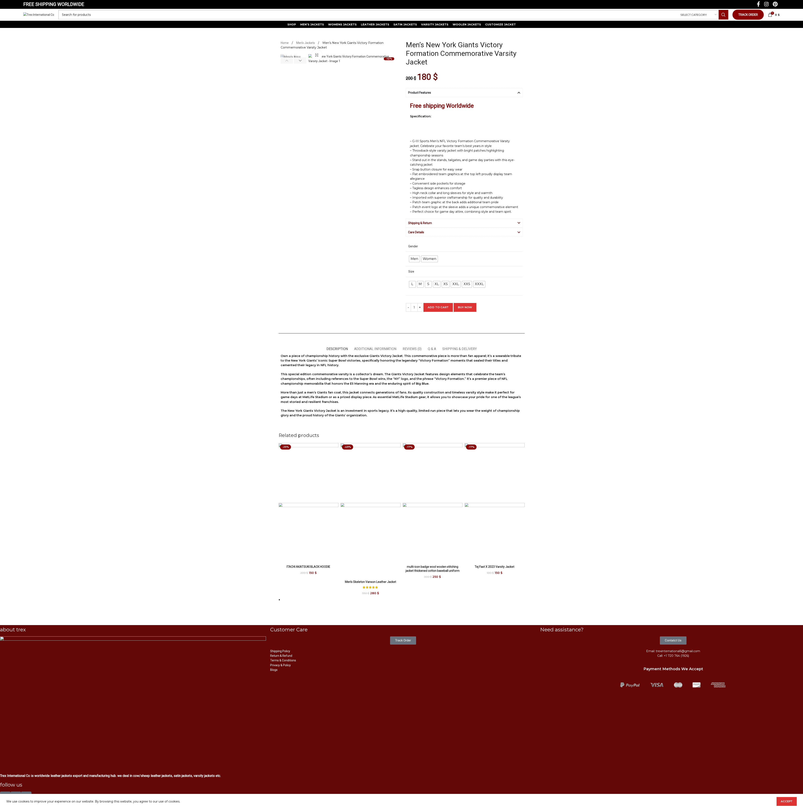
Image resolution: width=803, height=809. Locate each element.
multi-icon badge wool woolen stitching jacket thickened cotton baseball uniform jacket (433, 571)
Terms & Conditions (283, 660)
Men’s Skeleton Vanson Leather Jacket (370, 581)
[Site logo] (38, 14)
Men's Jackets (306, 43)
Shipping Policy (280, 651)
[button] (287, 60)
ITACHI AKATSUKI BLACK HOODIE (308, 566)
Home (285, 43)
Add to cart (438, 307)
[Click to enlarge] (317, 55)
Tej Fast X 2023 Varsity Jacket (494, 566)
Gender (413, 246)
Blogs (274, 669)
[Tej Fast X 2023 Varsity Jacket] (495, 472)
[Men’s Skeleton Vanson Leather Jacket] (371, 472)
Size (411, 271)
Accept (787, 801)
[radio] (414, 259)
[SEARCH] (723, 15)
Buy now (465, 307)
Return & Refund (281, 655)
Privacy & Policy (280, 665)
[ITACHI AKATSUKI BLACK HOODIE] (309, 472)
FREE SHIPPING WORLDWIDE (53, 4)
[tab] (337, 346)
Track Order (748, 14)
